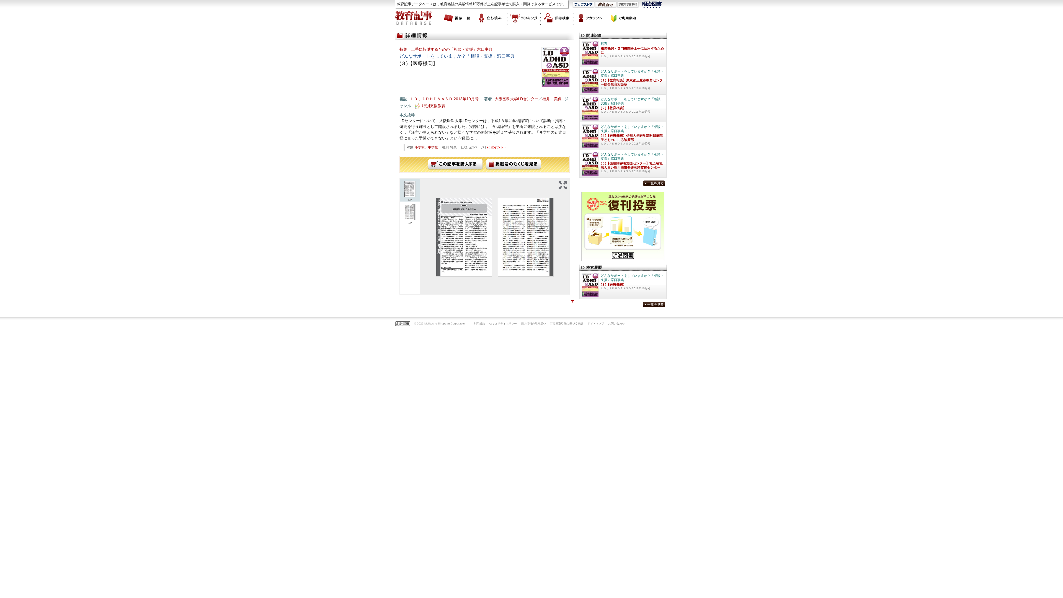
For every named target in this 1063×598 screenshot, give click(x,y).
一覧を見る (655, 183)
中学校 (433, 147)
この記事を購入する (455, 164)
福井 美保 (552, 99)
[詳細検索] (557, 18)
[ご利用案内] (623, 18)
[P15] (526, 237)
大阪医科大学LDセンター (516, 99)
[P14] (464, 237)
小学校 (420, 147)
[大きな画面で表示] (563, 185)
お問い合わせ (616, 323)
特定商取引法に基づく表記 (566, 323)
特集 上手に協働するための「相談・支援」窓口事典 (445, 49)
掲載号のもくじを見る (513, 164)
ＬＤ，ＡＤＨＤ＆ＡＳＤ (431, 99)
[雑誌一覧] (457, 18)
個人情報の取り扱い (533, 323)
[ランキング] (524, 18)
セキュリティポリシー (503, 323)
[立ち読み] (490, 18)
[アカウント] (590, 18)
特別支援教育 (433, 106)
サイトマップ (595, 323)
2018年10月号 (466, 99)
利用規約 (479, 323)
